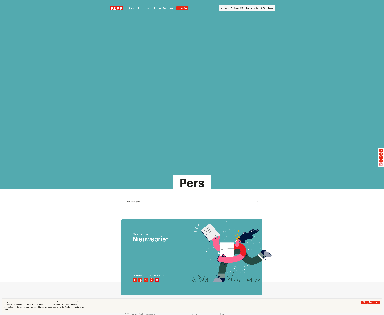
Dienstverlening (144, 8)
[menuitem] (132, 8)
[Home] (116, 8)
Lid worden (182, 8)
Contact (226, 8)
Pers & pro (256, 8)
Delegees (235, 8)
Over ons (132, 8)
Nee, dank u (373, 302)
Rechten (157, 8)
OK (364, 302)
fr (264, 8)
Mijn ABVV (245, 8)
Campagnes (168, 8)
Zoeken (270, 8)
